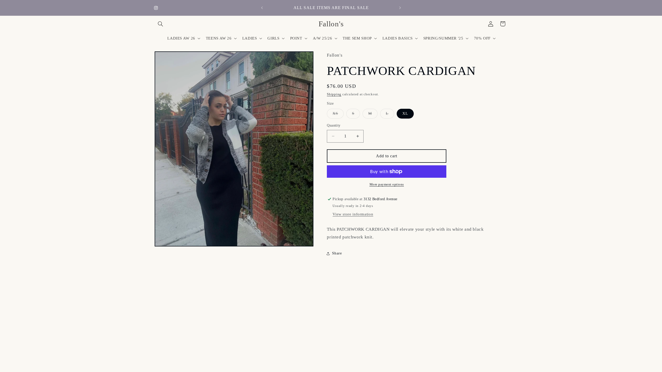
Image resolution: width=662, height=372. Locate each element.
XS (338, 114)
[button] (161, 24)
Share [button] (337, 253)
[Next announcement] (400, 8)
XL (405, 113)
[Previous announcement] (262, 8)
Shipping (334, 94)
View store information (353, 214)
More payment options (387, 184)
